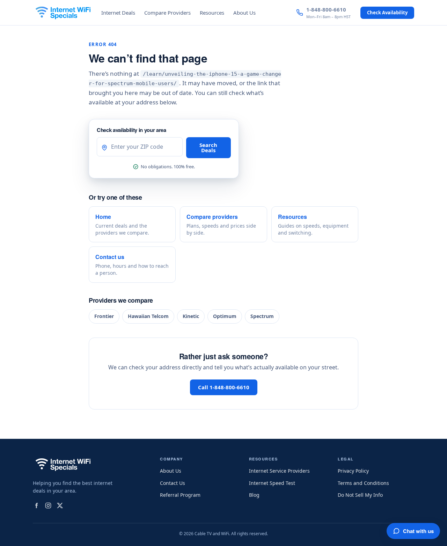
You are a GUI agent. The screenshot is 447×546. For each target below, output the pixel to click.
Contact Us (172, 483)
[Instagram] (48, 505)
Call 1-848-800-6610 (223, 387)
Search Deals (208, 147)
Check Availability (387, 12)
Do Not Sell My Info (360, 495)
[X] (60, 505)
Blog (254, 495)
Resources (212, 12)
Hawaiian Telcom (148, 316)
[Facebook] (36, 505)
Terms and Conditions (363, 483)
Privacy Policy (353, 470)
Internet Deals (118, 12)
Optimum (224, 316)
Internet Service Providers (279, 470)
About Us (244, 12)
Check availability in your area (131, 130)
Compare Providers (167, 12)
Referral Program (180, 495)
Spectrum (262, 316)
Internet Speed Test (272, 483)
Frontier (104, 316)
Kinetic (191, 316)
